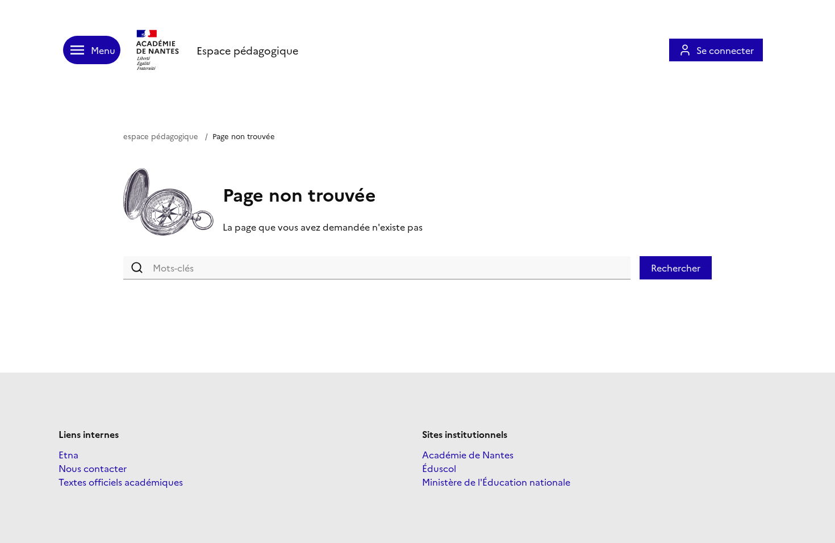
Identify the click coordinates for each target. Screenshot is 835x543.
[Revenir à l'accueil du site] (158, 50)
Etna (68, 454)
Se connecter (725, 50)
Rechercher (675, 267)
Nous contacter (93, 468)
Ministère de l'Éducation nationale (496, 481)
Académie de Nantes (467, 454)
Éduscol (439, 468)
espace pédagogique (160, 136)
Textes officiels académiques (121, 481)
